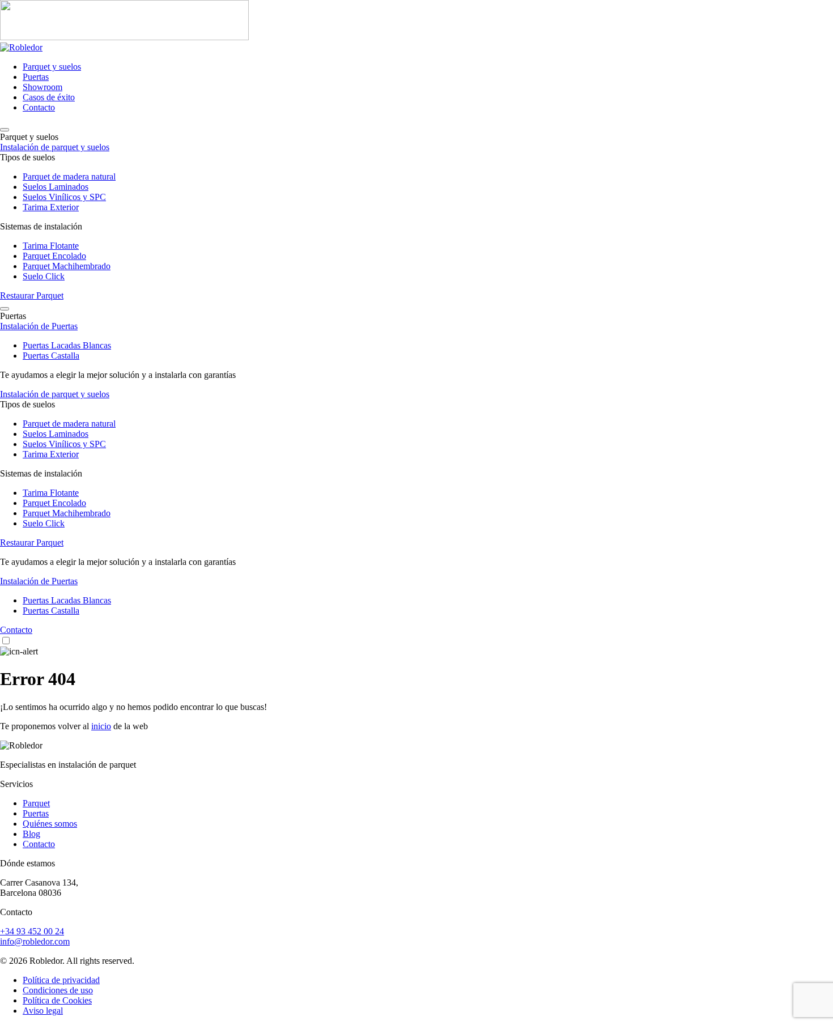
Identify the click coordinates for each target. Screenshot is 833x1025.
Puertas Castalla (51, 355)
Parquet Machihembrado (66, 266)
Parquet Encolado (54, 256)
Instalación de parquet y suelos (54, 147)
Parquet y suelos (52, 66)
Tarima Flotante (51, 245)
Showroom (42, 87)
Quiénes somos (50, 823)
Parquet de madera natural (69, 176)
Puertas (36, 77)
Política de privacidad (61, 980)
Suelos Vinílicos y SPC (64, 197)
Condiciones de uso (58, 990)
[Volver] (4, 129)
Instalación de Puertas (39, 326)
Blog (31, 834)
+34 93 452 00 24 (32, 931)
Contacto (39, 107)
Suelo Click (44, 276)
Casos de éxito (49, 97)
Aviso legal (43, 1010)
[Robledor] (416, 21)
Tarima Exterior (51, 207)
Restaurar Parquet (31, 295)
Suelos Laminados (55, 187)
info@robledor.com (35, 941)
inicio (101, 726)
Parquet (36, 803)
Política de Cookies (57, 1000)
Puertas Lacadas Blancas (67, 345)
